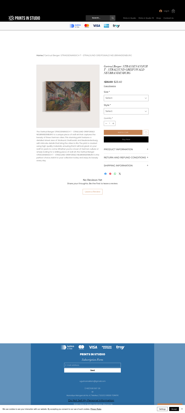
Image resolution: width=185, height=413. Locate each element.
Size (107, 92)
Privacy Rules (95, 409)
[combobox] (126, 98)
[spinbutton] (110, 123)
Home (39, 55)
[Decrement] (106, 123)
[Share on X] (119, 173)
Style (107, 105)
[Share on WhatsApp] (115, 173)
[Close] (181, 409)
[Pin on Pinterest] (110, 173)
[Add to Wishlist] (146, 132)
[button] (173, 11)
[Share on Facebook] (105, 173)
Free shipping (110, 86)
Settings (162, 409)
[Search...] (112, 18)
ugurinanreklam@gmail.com (93, 381)
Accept (174, 409)
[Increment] (113, 123)
